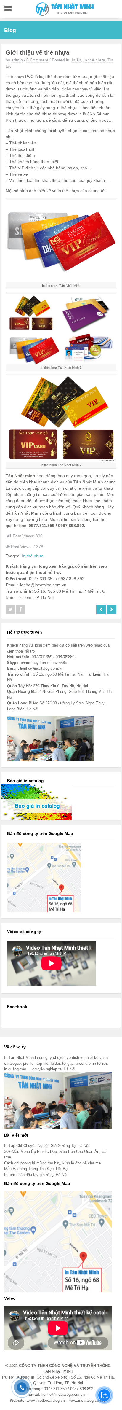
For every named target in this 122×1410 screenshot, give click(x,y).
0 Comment (37, 60)
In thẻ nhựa (94, 60)
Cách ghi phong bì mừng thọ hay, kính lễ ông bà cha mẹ (52, 1163)
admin (17, 60)
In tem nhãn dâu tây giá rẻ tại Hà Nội (35, 1174)
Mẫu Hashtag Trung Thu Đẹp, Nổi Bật (36, 1168)
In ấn (76, 60)
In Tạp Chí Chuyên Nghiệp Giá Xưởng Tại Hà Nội (46, 1145)
